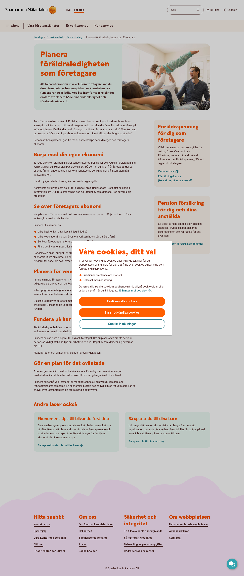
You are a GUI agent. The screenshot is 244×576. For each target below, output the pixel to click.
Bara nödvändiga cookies (122, 312)
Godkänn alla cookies (122, 301)
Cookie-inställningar (122, 324)
